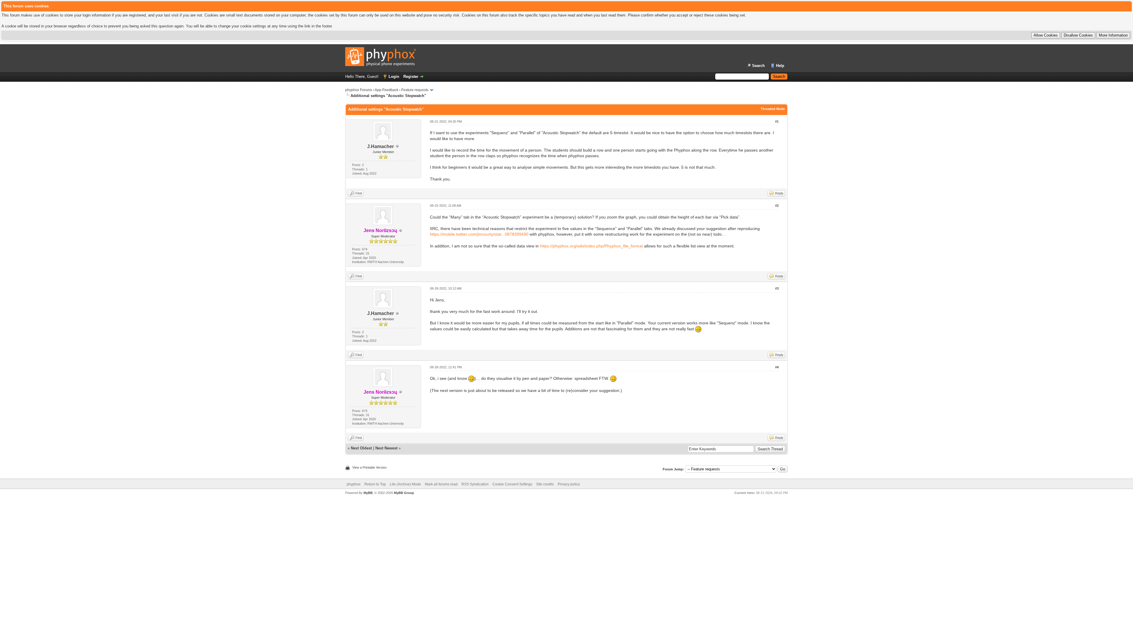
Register (410, 76)
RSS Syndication (475, 484)
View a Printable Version (369, 467)
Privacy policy (569, 484)
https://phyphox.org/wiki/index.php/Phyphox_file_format (591, 246)
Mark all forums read (441, 484)
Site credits (545, 484)
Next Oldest (361, 448)
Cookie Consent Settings (512, 484)
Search (758, 65)
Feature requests (414, 90)
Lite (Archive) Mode (405, 484)
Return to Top (375, 484)
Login (394, 76)
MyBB (368, 493)
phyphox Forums (358, 90)
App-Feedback (386, 90)
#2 (777, 205)
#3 (777, 288)
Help (780, 65)
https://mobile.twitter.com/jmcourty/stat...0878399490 (479, 234)
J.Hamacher (380, 146)
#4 (777, 367)
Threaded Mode (773, 109)
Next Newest (386, 448)
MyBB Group (404, 493)
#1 (777, 121)
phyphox (354, 484)
